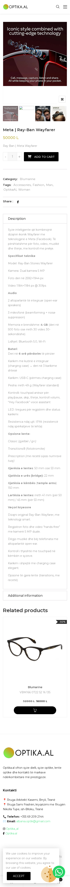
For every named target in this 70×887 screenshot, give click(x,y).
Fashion (38, 185)
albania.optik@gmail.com (33, 821)
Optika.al (11, 833)
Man (49, 185)
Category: (10, 179)
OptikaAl (10, 189)
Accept (18, 876)
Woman (24, 189)
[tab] (35, 218)
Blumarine (27, 179)
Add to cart (44, 157)
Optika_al (12, 828)
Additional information (25, 595)
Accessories (22, 185)
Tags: (7, 185)
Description (17, 219)
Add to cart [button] (35, 710)
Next (35, 113)
